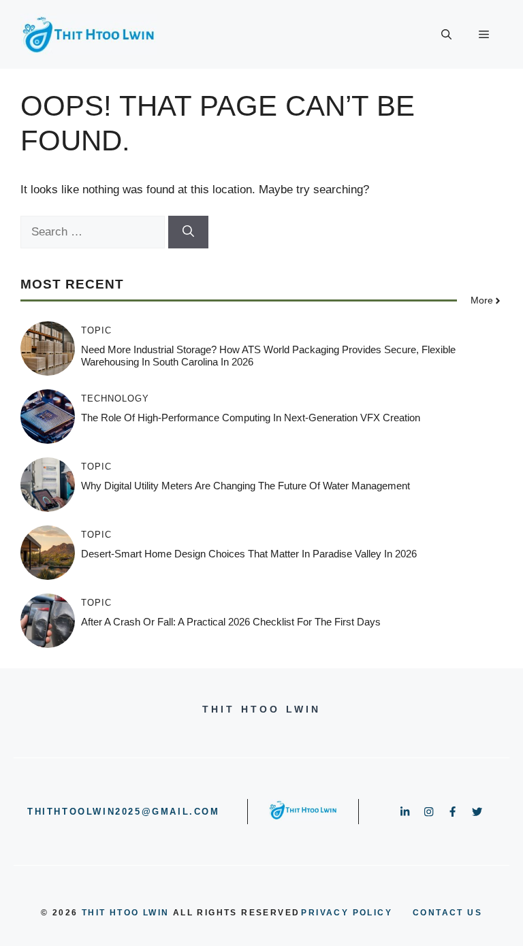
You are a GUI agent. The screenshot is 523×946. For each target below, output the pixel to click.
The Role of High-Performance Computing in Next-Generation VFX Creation (250, 417)
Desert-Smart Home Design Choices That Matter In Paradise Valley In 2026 (249, 553)
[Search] (188, 232)
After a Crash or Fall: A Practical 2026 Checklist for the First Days (231, 621)
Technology (115, 398)
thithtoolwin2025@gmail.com (123, 811)
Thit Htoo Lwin (126, 912)
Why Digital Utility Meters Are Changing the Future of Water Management (245, 485)
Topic (96, 330)
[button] (446, 34)
